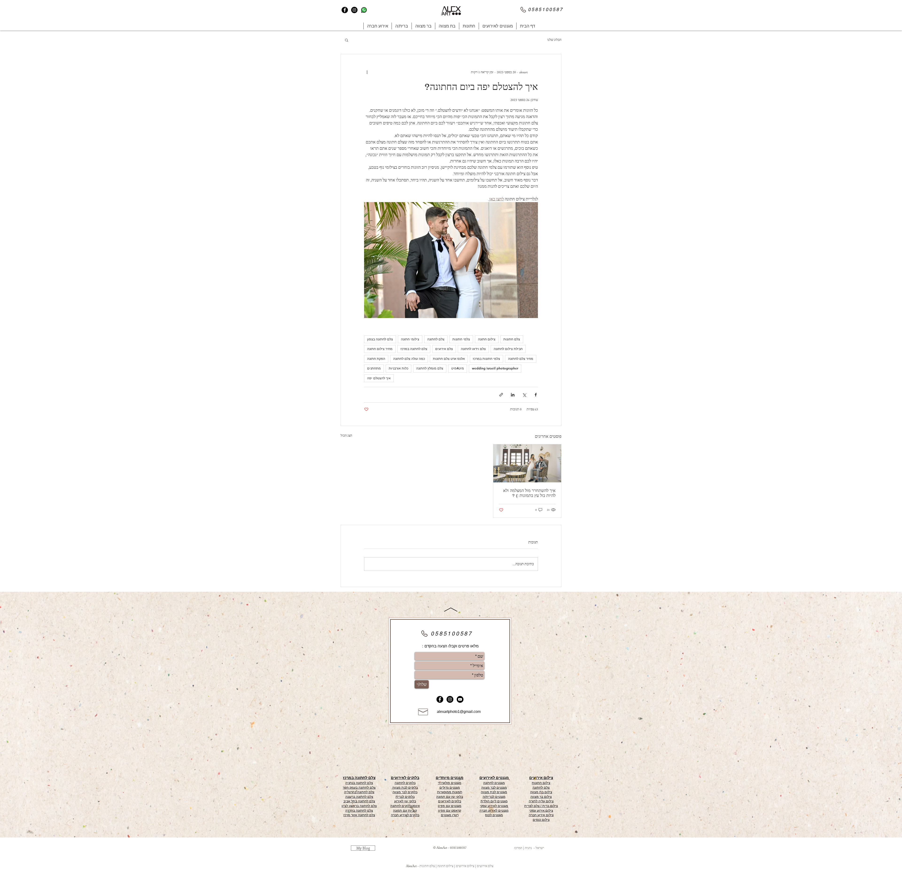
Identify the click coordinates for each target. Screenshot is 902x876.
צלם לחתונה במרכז (413, 349)
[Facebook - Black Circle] (439, 699)
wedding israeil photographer (495, 368)
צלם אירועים (444, 349)
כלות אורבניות (398, 368)
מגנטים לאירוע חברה (494, 810)
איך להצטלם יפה (379, 378)
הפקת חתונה (376, 359)
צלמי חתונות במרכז (486, 359)
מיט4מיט (457, 368)
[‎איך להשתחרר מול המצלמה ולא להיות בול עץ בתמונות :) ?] (527, 463)
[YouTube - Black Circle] (460, 699)
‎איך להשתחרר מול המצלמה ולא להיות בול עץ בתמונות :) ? (529, 493)
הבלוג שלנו (554, 40)
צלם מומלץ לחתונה (429, 368)
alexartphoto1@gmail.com (459, 712)
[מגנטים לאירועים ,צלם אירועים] (345, 10)
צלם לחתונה (435, 339)
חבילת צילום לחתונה (508, 349)
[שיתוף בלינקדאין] (512, 394)
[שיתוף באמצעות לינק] (501, 394)
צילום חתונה (486, 339)
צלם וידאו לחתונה (473, 349)
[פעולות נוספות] (367, 72)
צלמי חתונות (461, 339)
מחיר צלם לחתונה (520, 359)
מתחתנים (374, 368)
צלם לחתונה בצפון (380, 339)
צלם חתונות (511, 339)
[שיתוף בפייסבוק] (535, 394)
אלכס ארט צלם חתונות (449, 359)
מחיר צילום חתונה (380, 349)
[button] (497, 26)
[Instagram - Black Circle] (450, 699)
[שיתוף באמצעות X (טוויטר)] (524, 394)
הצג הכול (346, 435)
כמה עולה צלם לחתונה (409, 359)
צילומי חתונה (410, 339)
